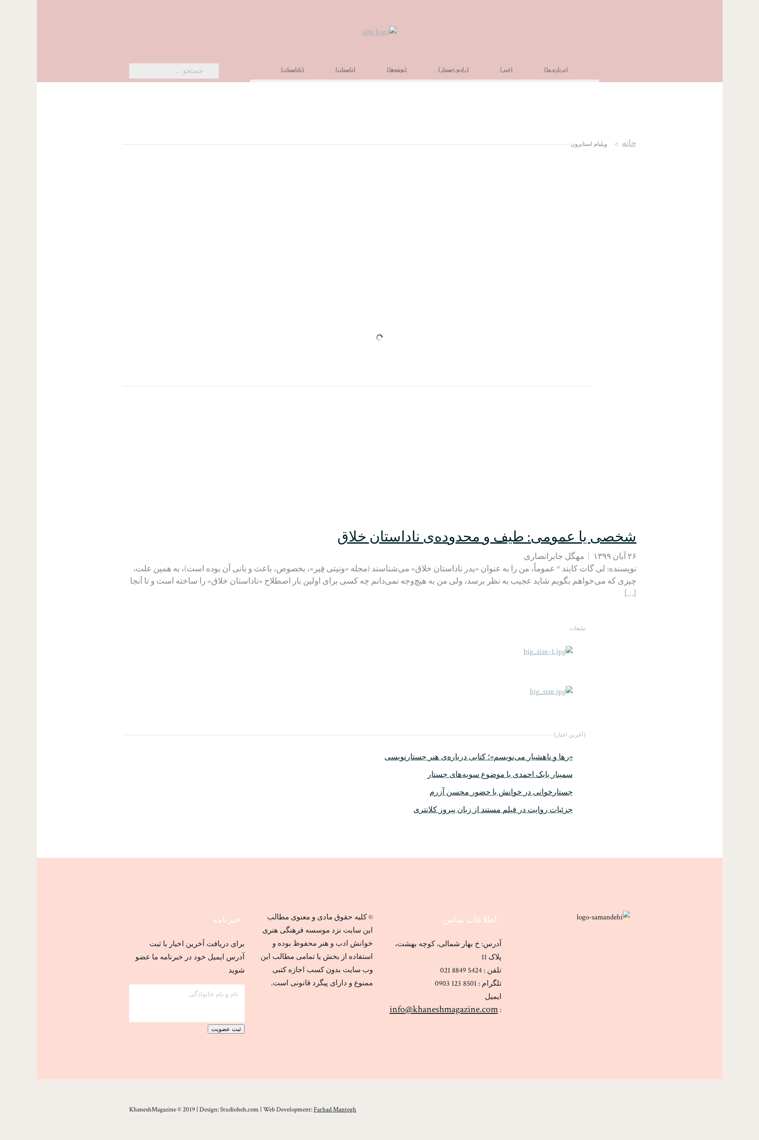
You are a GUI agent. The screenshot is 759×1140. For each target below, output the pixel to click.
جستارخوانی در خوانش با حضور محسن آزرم (501, 792)
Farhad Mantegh (335, 1109)
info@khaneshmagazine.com (444, 1009)
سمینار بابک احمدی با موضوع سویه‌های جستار (500, 775)
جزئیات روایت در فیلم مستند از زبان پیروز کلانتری (493, 810)
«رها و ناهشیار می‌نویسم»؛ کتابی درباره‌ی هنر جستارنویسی (478, 757)
